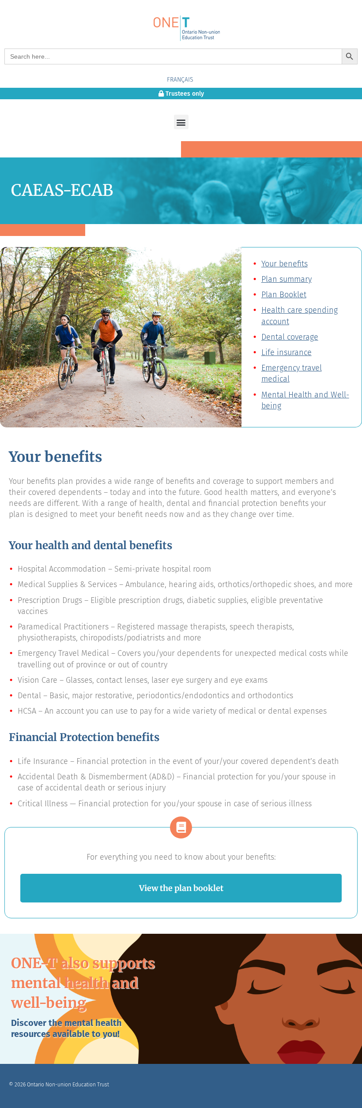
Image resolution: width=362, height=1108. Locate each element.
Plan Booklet (283, 294)
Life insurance (286, 352)
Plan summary (286, 279)
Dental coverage (289, 337)
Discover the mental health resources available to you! (66, 1028)
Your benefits (284, 264)
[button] (181, 122)
